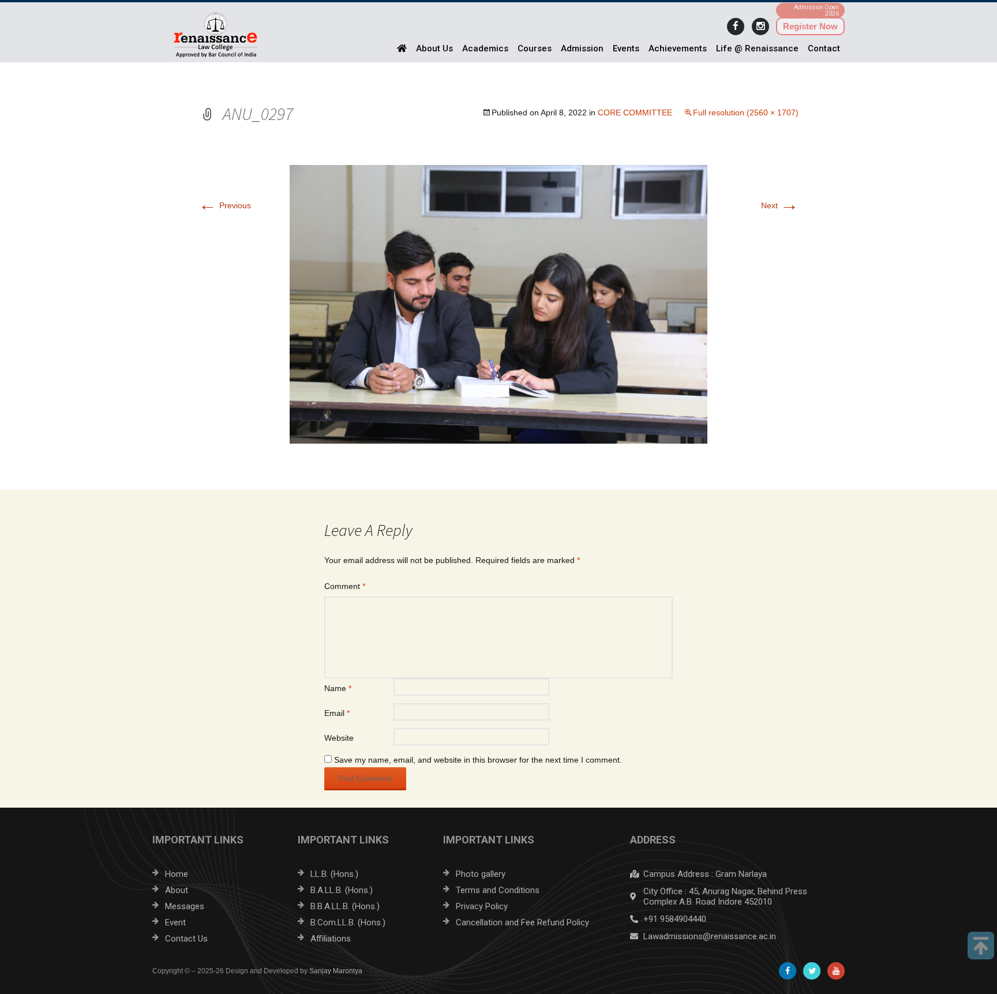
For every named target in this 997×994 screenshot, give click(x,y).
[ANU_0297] (498, 303)
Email (337, 713)
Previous (224, 205)
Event (175, 922)
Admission (582, 48)
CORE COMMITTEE (635, 112)
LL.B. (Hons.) (334, 874)
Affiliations (330, 938)
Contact (824, 48)
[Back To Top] (981, 945)
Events (626, 48)
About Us (434, 48)
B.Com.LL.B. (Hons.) (347, 922)
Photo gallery (480, 874)
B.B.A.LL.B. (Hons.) (345, 906)
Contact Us (186, 938)
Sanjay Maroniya (335, 971)
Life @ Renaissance (757, 48)
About (176, 890)
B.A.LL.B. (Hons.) (341, 890)
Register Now (810, 26)
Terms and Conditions (497, 890)
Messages (184, 906)
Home (176, 874)
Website (339, 737)
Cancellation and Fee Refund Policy (522, 922)
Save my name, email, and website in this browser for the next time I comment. (478, 759)
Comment (344, 586)
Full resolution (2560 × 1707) (746, 112)
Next (780, 205)
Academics (485, 48)
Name (337, 688)
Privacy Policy (482, 906)
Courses (535, 48)
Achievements (678, 48)
